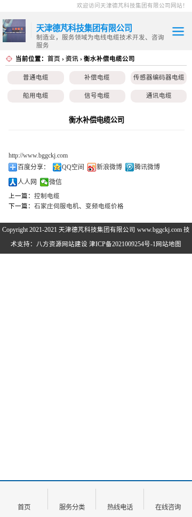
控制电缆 (47, 196)
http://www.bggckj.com (38, 155)
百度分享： (34, 167)
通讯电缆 (159, 95)
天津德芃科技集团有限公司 (97, 229)
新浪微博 (109, 167)
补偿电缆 (97, 77)
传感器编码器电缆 (159, 77)
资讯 (72, 59)
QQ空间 (73, 167)
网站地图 (168, 244)
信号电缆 (97, 95)
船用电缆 (36, 95)
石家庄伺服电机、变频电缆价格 (79, 206)
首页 (53, 59)
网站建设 (74, 244)
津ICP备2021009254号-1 (122, 244)
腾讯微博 (147, 167)
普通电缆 (36, 77)
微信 (55, 182)
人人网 (27, 182)
